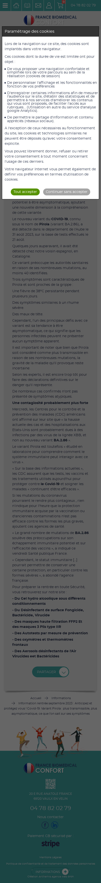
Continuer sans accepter (67, 192)
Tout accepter (25, 192)
